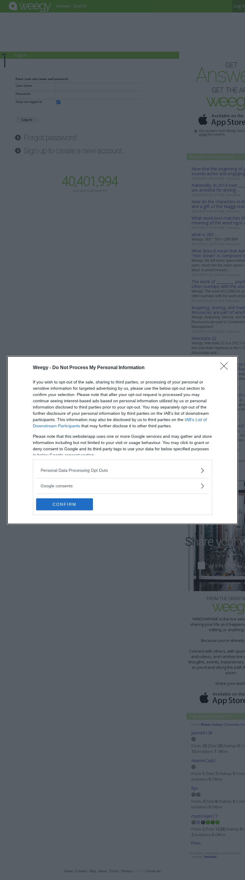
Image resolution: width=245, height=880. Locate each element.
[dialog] (122, 440)
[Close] (226, 368)
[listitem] (122, 470)
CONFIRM (64, 504)
